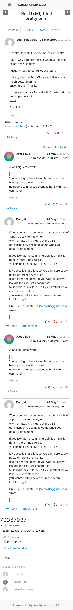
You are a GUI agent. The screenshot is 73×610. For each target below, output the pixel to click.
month (55, 30)
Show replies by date (56, 147)
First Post (12, 30)
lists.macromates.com (31, 5)
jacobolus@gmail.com (53, 306)
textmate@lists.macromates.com (24, 530)
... (12, 114)
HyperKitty (36, 605)
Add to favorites (17, 548)
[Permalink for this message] (68, 133)
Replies (28, 30)
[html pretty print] (5, 12)
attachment (29, 325)
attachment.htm (15, 126)
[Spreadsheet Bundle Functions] (67, 12)
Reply (14, 137)
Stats (42, 30)
